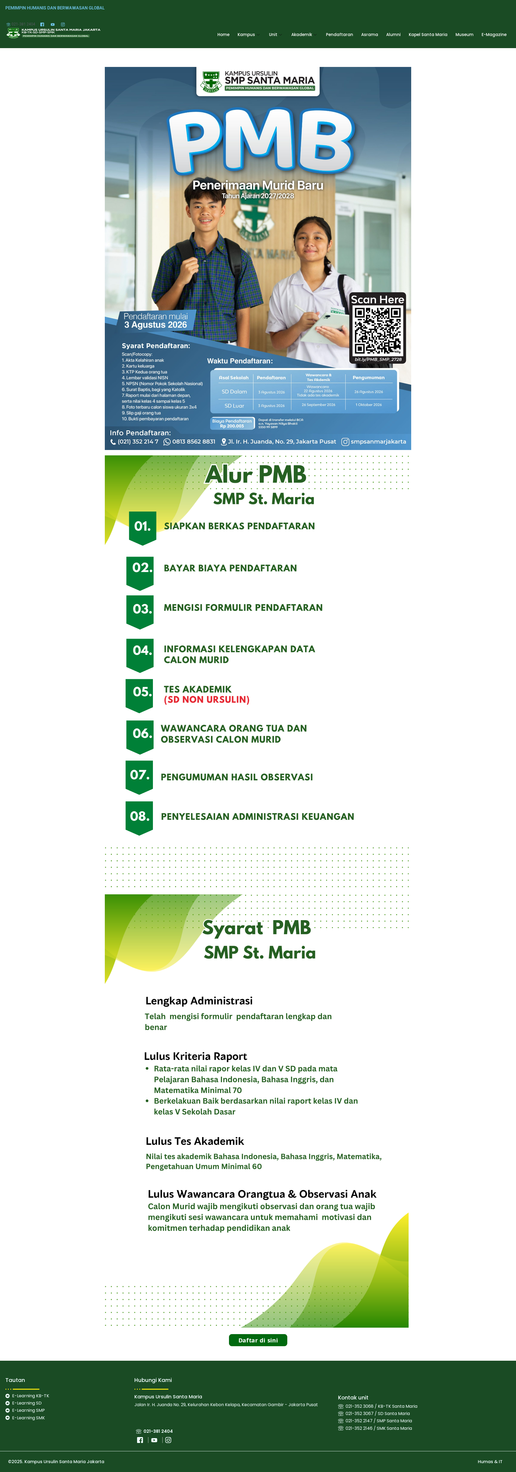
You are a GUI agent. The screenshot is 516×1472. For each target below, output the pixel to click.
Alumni (393, 34)
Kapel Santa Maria (428, 34)
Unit (273, 34)
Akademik (301, 34)
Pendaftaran (339, 34)
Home (223, 34)
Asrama (369, 34)
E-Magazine (494, 34)
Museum (465, 34)
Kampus (246, 34)
